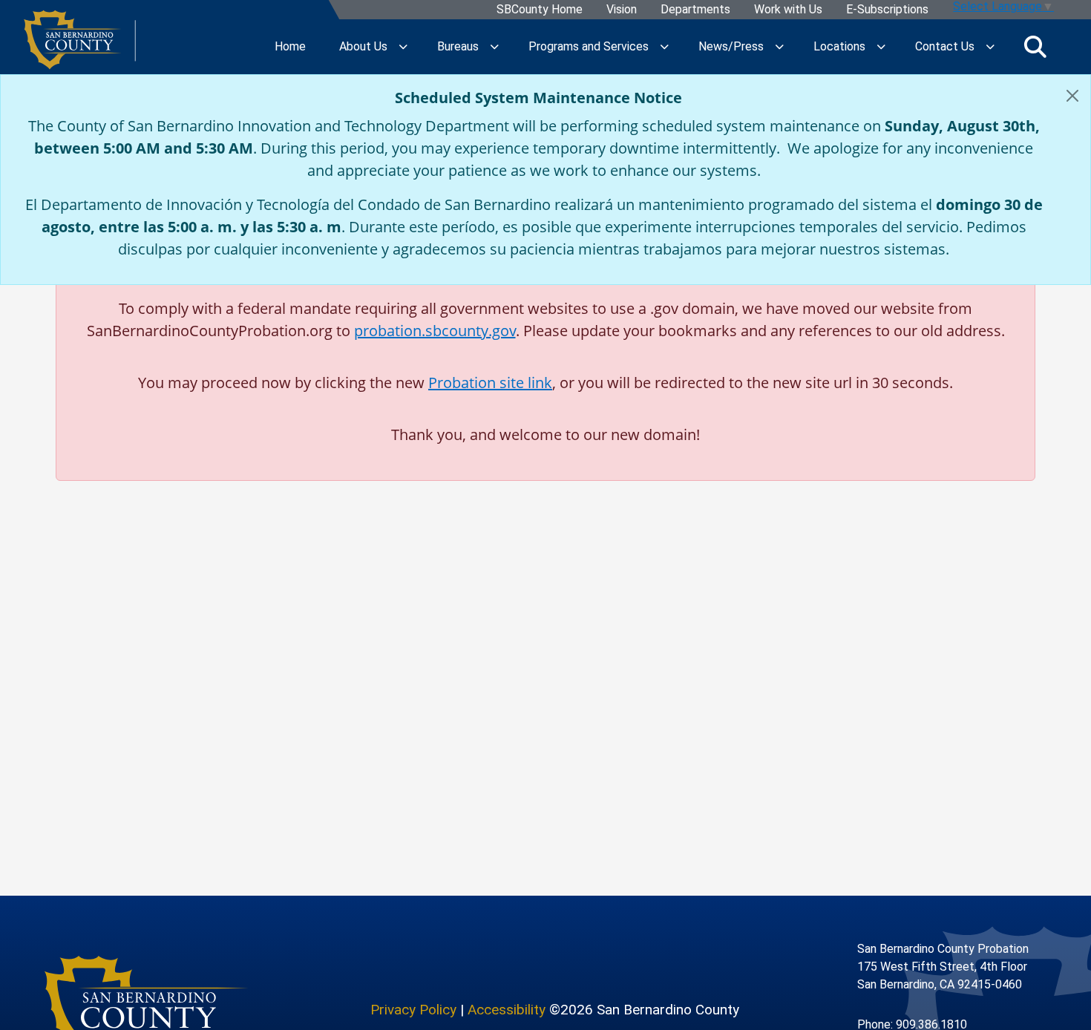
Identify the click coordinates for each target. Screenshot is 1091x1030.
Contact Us (944, 46)
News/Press (731, 46)
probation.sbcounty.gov (435, 331)
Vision (621, 10)
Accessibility (507, 1009)
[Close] (1072, 96)
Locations (839, 46)
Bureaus (458, 46)
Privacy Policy (413, 1009)
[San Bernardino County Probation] (80, 46)
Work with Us (788, 10)
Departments (695, 10)
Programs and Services (588, 46)
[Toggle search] (1035, 46)
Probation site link (490, 383)
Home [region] (290, 46)
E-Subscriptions (887, 10)
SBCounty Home (540, 10)
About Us (363, 46)
